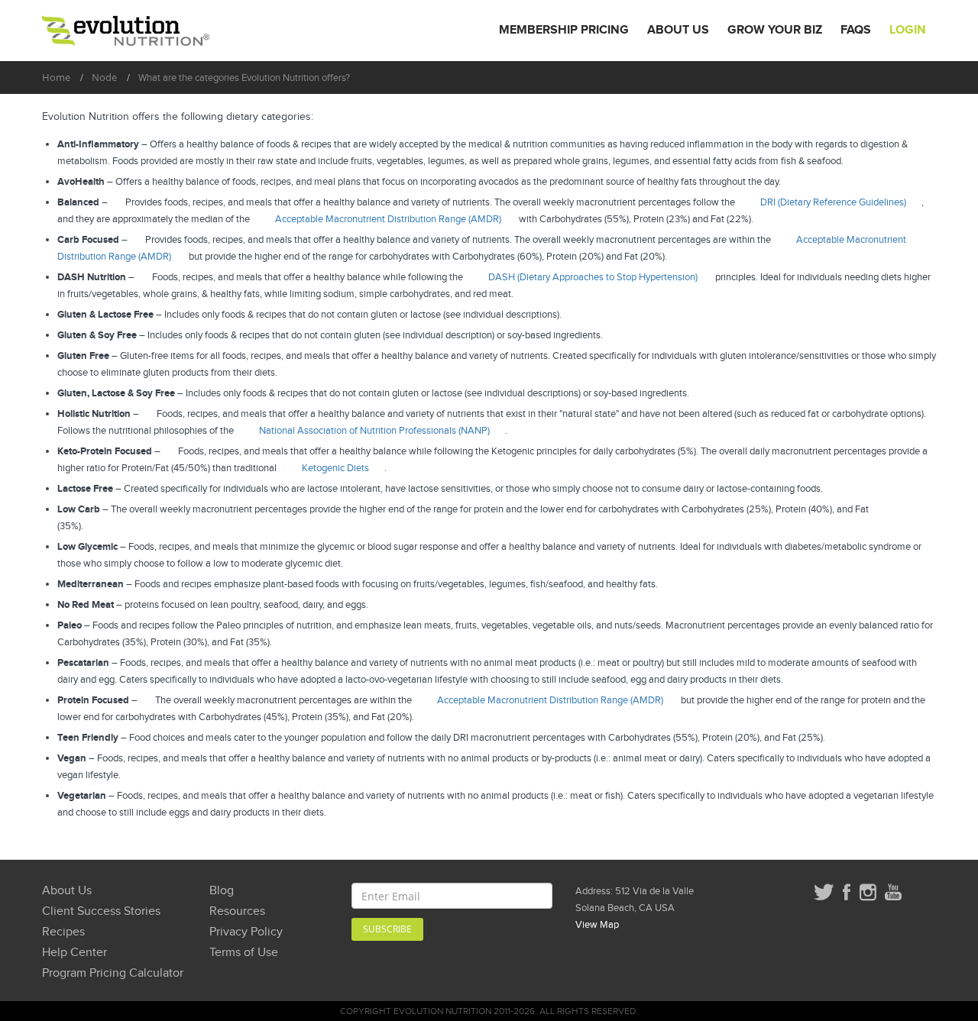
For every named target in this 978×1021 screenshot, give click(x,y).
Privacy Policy (246, 932)
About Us (678, 30)
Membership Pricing (564, 30)
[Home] (125, 30)
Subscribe (387, 928)
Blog (221, 891)
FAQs (855, 30)
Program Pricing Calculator (112, 973)
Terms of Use (243, 952)
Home (56, 77)
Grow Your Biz (774, 30)
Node (104, 77)
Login (907, 30)
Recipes (63, 932)
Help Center (74, 952)
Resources (237, 911)
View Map (597, 925)
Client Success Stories (101, 911)
